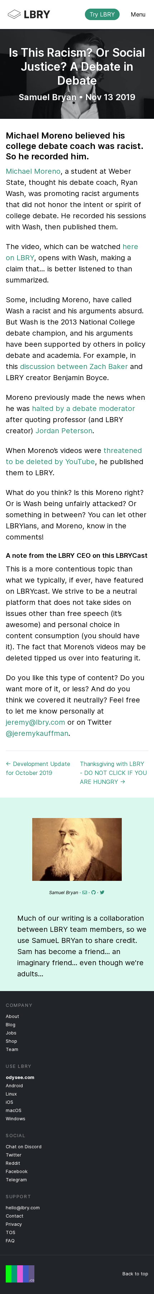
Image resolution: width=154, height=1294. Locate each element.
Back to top (135, 1273)
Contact (14, 1216)
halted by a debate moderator (83, 408)
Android (14, 1085)
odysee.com (20, 1077)
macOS (13, 1110)
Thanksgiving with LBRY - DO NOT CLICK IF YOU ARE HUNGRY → (113, 772)
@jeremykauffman (37, 733)
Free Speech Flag (20, 1274)
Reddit (13, 1163)
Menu (138, 14)
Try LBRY (102, 14)
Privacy (14, 1224)
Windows (15, 1118)
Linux (11, 1094)
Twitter (13, 1155)
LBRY (71, 14)
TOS (10, 1232)
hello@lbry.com (23, 1207)
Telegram (16, 1179)
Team (12, 1049)
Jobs (11, 1033)
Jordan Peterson (63, 430)
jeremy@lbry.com (35, 722)
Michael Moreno (33, 171)
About (12, 1016)
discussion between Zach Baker (74, 366)
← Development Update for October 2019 (38, 768)
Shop (11, 1041)
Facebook (17, 1171)
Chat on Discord (24, 1146)
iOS (9, 1102)
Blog (10, 1024)
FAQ (10, 1240)
